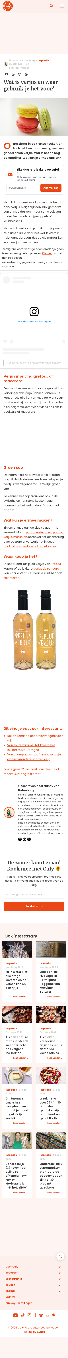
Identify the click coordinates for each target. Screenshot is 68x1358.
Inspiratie (43, 60)
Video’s (10, 1297)
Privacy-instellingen (18, 1303)
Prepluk (56, 564)
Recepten (11, 1272)
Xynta (41, 1332)
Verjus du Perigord (46, 569)
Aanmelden (51, 188)
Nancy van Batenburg (22, 60)
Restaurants (13, 1279)
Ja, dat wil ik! (34, 906)
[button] (57, 1267)
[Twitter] (20, 839)
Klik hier (47, 253)
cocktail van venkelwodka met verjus (30, 546)
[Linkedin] (29, 839)
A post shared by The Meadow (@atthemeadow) (34, 362)
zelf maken (11, 578)
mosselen (20, 537)
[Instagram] (24, 839)
